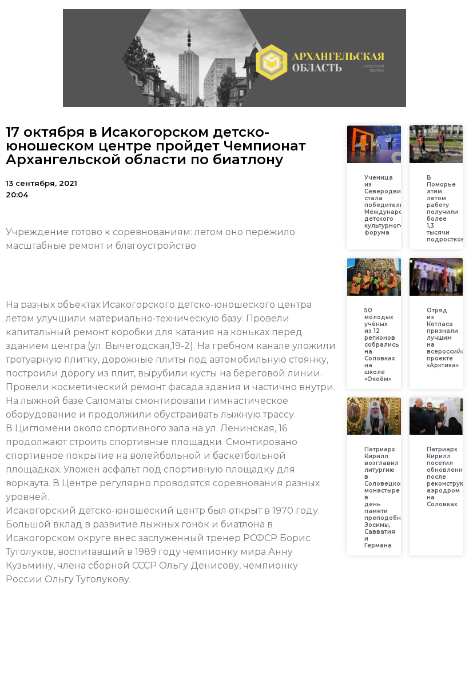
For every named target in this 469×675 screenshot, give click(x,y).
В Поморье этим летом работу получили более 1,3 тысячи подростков (446, 208)
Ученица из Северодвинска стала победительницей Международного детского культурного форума (394, 205)
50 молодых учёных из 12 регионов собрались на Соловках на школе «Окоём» (381, 345)
